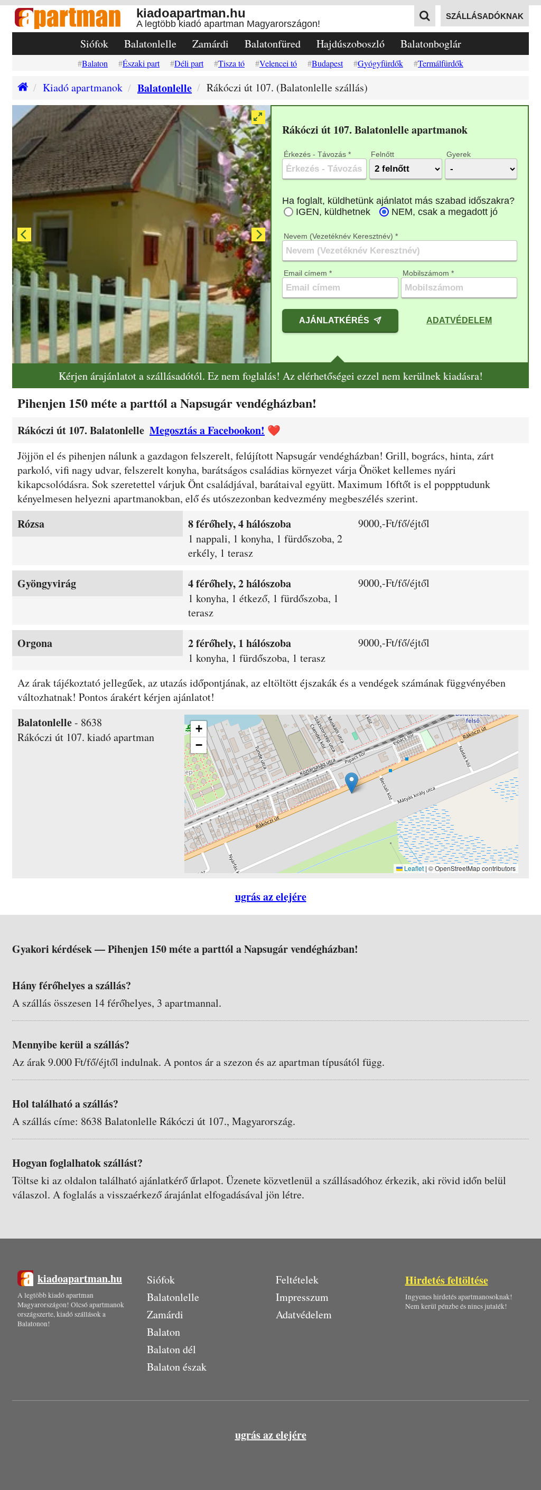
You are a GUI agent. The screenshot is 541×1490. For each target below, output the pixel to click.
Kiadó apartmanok (83, 87)
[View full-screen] (258, 117)
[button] (351, 783)
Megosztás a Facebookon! (207, 430)
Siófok (94, 43)
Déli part (188, 63)
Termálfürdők (440, 63)
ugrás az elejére (270, 896)
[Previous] (24, 234)
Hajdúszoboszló (350, 43)
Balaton (95, 63)
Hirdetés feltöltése (446, 1280)
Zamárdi (210, 43)
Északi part (141, 63)
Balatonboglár (430, 43)
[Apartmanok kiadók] (74, 18)
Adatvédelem (459, 320)
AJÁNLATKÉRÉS (334, 320)
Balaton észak (177, 1367)
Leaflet (413, 868)
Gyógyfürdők (380, 63)
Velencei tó (278, 63)
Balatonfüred (273, 43)
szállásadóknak (485, 16)
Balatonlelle (150, 43)
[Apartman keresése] (424, 15)
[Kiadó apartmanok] (20, 88)
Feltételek (297, 1279)
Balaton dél (171, 1349)
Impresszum (302, 1297)
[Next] (258, 234)
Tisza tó (231, 63)
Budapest (327, 63)
